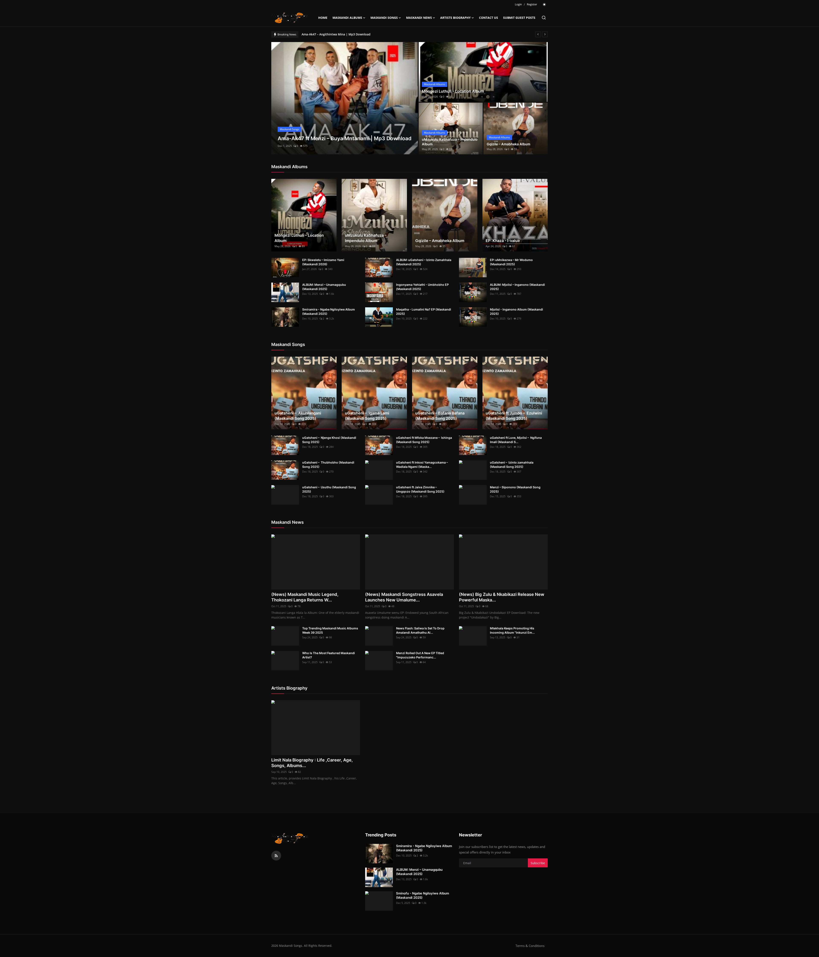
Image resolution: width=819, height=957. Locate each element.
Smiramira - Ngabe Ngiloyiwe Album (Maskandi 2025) (328, 311)
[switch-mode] (544, 4)
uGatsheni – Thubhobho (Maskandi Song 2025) (328, 464)
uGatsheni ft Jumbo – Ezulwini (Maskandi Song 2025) (514, 416)
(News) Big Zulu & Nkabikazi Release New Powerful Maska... (501, 597)
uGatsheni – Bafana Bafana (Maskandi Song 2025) (440, 416)
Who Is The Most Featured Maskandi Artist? (328, 655)
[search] (544, 18)
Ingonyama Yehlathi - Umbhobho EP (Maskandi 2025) (422, 287)
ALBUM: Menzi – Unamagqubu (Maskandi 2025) (324, 287)
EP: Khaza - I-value (503, 240)
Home (322, 18)
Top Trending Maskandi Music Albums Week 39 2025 (330, 630)
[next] (545, 34)
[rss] (276, 856)
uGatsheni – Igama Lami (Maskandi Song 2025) (367, 416)
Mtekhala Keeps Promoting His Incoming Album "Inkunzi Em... (512, 630)
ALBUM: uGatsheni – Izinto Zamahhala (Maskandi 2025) (423, 262)
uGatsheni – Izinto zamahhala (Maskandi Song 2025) (511, 464)
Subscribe (538, 863)
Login (518, 4)
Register (532, 4)
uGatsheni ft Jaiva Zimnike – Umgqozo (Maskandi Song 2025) (420, 489)
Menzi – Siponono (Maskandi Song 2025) (515, 489)
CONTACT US (488, 18)
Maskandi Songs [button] (384, 18)
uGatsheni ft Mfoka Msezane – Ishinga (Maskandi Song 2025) (424, 440)
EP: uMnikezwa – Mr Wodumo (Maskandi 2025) (511, 262)
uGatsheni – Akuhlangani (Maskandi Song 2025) (297, 416)
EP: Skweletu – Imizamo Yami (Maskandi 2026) (323, 262)
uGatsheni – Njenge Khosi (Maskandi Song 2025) (329, 440)
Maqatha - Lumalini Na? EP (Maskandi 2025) (423, 311)
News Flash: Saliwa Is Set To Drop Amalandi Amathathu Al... (420, 630)
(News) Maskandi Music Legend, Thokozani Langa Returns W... (304, 597)
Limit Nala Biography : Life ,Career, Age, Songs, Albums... (312, 762)
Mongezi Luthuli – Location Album (453, 91)
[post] (344, 98)
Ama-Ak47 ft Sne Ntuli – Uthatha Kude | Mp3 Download (342, 34)
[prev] (538, 34)
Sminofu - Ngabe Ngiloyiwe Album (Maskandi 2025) (422, 895)
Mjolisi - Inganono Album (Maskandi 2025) (516, 311)
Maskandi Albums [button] (347, 18)
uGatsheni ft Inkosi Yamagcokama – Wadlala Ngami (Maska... (422, 464)
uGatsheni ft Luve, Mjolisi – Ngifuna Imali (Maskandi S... (516, 440)
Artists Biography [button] (455, 18)
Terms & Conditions (530, 946)
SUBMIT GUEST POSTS (519, 18)
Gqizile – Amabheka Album (508, 144)
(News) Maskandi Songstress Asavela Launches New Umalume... (404, 597)
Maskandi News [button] (419, 18)
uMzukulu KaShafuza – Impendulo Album (450, 141)
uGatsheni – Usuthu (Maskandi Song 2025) (329, 489)
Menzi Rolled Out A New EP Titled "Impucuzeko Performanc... (420, 655)
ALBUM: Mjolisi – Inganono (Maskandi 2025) (517, 287)
